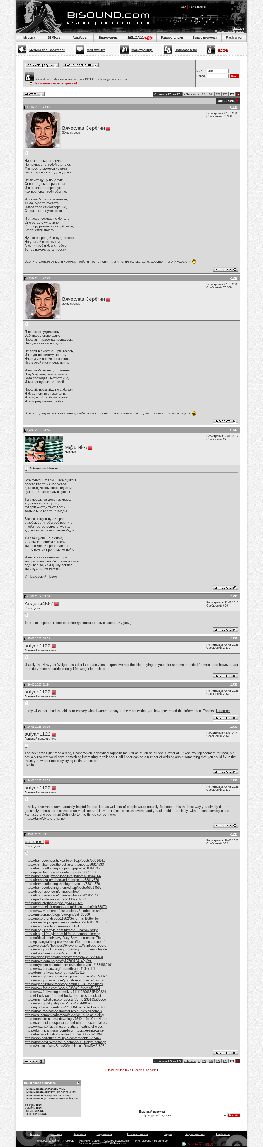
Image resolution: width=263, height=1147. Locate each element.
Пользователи (186, 50)
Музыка (29, 37)
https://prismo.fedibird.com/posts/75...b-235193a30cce (65, 999)
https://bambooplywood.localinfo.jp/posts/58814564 (63, 876)
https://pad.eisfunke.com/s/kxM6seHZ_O (55, 899)
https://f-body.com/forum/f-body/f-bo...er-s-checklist (63, 996)
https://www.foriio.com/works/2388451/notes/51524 (62, 988)
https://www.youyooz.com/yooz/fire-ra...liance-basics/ (64, 980)
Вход (183, 6)
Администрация (89, 1140)
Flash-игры (234, 37)
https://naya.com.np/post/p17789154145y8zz (58, 961)
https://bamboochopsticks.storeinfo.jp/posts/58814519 (65, 861)
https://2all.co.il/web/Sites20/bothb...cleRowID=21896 (64, 1046)
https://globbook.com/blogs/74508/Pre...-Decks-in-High (65, 1007)
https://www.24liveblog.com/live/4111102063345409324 (65, 992)
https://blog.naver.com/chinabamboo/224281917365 (63, 895)
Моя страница (142, 50)
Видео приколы (205, 37)
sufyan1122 (38, 645)
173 (225, 94)
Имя (199, 71)
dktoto (29, 765)
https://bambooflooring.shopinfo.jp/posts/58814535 (62, 868)
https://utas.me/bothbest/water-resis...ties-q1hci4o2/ (63, 1011)
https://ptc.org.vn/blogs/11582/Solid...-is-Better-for (62, 918)
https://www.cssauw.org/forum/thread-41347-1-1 (60, 969)
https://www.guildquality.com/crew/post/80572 (58, 1003)
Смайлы (30, 1107)
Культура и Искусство (114, 79)
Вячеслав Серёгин (83, 128)
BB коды (30, 1104)
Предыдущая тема (119, 1069)
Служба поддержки (116, 1140)
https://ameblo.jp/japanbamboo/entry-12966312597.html (66, 922)
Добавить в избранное (229, 31)
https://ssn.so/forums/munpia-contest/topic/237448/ (63, 1038)
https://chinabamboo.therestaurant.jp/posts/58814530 (64, 864)
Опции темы (226, 100)
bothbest (34, 841)
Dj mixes (56, 1134)
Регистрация (197, 6)
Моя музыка (96, 50)
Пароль (201, 75)
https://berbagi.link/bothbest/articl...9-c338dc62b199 (63, 1034)
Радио (168, 1134)
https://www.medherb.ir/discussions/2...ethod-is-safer (64, 911)
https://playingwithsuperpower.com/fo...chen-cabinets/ (65, 942)
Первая (190, 94)
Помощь (238, 28)
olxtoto (102, 669)
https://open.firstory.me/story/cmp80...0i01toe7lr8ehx (64, 984)
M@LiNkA (76, 447)
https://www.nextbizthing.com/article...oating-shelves (64, 1026)
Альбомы (80, 37)
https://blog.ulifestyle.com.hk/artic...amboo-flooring (62, 934)
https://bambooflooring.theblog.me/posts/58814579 (62, 884)
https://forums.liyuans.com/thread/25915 (55, 972)
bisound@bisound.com (156, 1140)
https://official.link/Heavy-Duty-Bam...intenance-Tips (63, 938)
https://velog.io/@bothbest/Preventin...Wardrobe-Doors (65, 945)
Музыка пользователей (47, 50)
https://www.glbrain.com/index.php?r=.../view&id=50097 (66, 976)
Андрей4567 (39, 603)
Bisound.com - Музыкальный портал (58, 79)
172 (218, 94)
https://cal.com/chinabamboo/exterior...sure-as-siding (64, 1015)
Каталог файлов (137, 1134)
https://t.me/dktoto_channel (45, 818)
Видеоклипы (108, 37)
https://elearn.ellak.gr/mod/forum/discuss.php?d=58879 (66, 907)
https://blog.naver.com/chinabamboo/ (52, 891)
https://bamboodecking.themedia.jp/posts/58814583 (63, 888)
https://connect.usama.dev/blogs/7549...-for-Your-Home (66, 1019)
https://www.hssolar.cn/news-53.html (52, 926)
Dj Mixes (54, 37)
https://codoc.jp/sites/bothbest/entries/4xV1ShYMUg (64, 957)
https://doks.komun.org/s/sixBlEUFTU (53, 953)
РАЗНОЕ (90, 79)
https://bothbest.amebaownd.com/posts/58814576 (62, 880)
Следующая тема (145, 1069)
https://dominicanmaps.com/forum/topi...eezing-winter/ (65, 1030)
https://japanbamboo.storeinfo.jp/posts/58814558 (61, 872)
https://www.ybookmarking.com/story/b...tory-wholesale (66, 949)
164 (211, 94)
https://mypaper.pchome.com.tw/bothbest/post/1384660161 (69, 965)
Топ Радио (136, 37)
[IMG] (28, 1110)
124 (204, 94)
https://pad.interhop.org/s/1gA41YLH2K (54, 903)
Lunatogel (223, 711)
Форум (223, 50)
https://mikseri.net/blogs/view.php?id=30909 (57, 915)
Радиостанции (172, 37)
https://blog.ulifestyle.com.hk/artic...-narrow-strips (61, 930)
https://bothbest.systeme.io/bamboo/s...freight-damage (65, 1042)
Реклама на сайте (47, 1140)
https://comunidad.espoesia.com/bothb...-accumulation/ (66, 1023)
